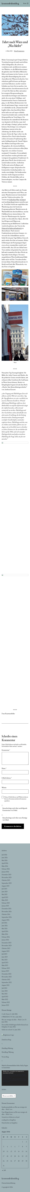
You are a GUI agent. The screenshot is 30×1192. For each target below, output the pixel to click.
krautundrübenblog (10, 3)
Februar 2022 (6, 1002)
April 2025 (5, 897)
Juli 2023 (4, 954)
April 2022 (5, 997)
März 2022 (5, 999)
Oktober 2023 (6, 948)
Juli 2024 (4, 923)
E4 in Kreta (10, 202)
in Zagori (23, 199)
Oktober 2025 (6, 880)
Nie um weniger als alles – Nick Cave (13, 1020)
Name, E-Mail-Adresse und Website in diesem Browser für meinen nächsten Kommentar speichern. (16, 799)
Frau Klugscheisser (7, 1112)
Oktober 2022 (6, 979)
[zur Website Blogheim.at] (8, 1035)
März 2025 (5, 900)
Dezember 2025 (6, 875)
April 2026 (5, 863)
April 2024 (5, 931)
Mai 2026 (4, 860)
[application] (15, 1078)
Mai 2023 (4, 960)
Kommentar (6, 750)
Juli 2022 (4, 988)
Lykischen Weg (14, 199)
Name (4, 768)
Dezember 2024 (6, 909)
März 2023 (5, 965)
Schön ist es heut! (7, 1030)
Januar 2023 (5, 971)
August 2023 (5, 951)
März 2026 (5, 866)
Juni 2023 (5, 957)
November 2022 (7, 977)
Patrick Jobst (5, 1123)
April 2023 (5, 962)
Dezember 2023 (6, 943)
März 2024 (5, 934)
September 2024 (7, 917)
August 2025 (5, 886)
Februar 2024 (6, 937)
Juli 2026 (4, 855)
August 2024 (5, 920)
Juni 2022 (5, 991)
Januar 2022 (5, 1005)
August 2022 (5, 985)
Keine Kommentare (19, 51)
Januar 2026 (5, 872)
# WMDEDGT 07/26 (8, 1017)
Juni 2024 (5, 926)
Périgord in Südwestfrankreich (12, 228)
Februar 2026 (6, 869)
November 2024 (7, 911)
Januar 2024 (5, 940)
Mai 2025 (4, 894)
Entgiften (13, 1120)
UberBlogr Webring (8, 1052)
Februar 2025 (6, 903)
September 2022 (7, 982)
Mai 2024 (4, 928)
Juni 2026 (5, 857)
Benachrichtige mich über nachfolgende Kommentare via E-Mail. (14, 809)
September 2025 (7, 883)
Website (4, 787)
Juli (5, 1170)
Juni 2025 (5, 892)
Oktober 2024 (6, 914)
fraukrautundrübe (7, 1107)
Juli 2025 (4, 889)
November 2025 (7, 877)
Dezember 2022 (6, 974)
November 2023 (7, 945)
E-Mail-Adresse (7, 778)
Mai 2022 (4, 994)
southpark (5, 1120)
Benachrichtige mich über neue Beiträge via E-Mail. (14, 819)
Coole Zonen (6, 1014)
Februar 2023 (6, 968)
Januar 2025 (5, 906)
